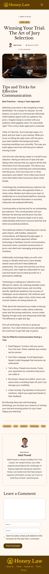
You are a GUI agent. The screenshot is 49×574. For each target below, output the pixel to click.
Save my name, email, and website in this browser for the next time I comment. (24, 537)
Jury (15, 426)
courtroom (7, 426)
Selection (24, 426)
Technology (34, 426)
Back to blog (25, 17)
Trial (43, 426)
